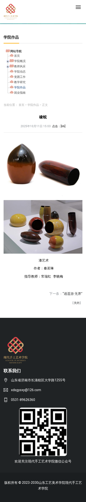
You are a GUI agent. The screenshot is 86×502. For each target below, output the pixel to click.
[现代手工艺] (11, 11)
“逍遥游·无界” (72, 294)
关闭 (77, 303)
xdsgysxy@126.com (26, 390)
